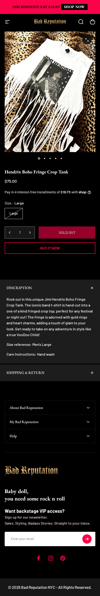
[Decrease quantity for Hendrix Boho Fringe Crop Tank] (10, 232)
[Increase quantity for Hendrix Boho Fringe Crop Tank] (30, 232)
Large (14, 213)
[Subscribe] (87, 539)
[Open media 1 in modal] (87, 40)
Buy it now (50, 248)
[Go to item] (39, 158)
